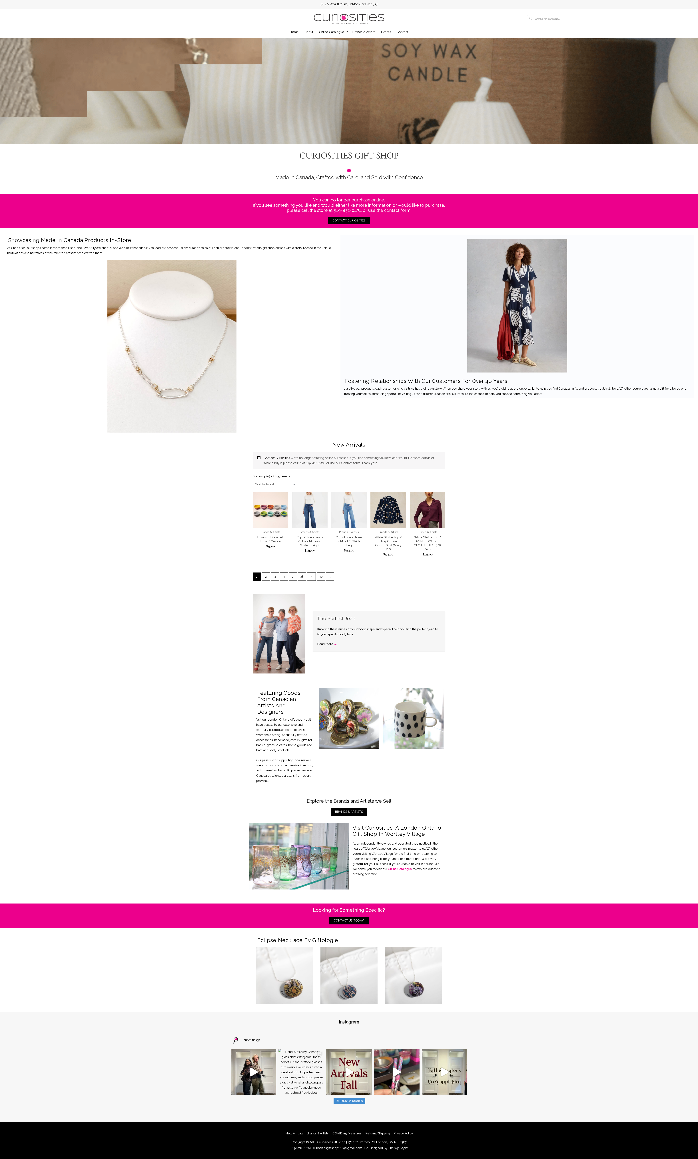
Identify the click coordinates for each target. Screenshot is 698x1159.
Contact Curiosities (277, 458)
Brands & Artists (363, 32)
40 (321, 576)
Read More (327, 644)
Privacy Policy (403, 1133)
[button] (346, 32)
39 (311, 576)
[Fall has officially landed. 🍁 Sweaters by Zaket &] (444, 1072)
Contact (402, 32)
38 (302, 576)
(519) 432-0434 (300, 1148)
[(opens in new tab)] (171, 346)
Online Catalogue (331, 32)
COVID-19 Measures (347, 1133)
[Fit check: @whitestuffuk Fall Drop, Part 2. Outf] (253, 1072)
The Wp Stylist (398, 1148)
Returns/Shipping (377, 1133)
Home (294, 32)
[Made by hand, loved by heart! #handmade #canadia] (396, 1072)
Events (386, 32)
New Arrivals (294, 1133)
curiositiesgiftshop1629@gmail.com (337, 1148)
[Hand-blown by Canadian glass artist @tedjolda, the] (301, 1072)
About (308, 32)
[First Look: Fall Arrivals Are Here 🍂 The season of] (349, 1072)
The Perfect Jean (336, 618)
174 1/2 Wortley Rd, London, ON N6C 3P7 (349, 4)
